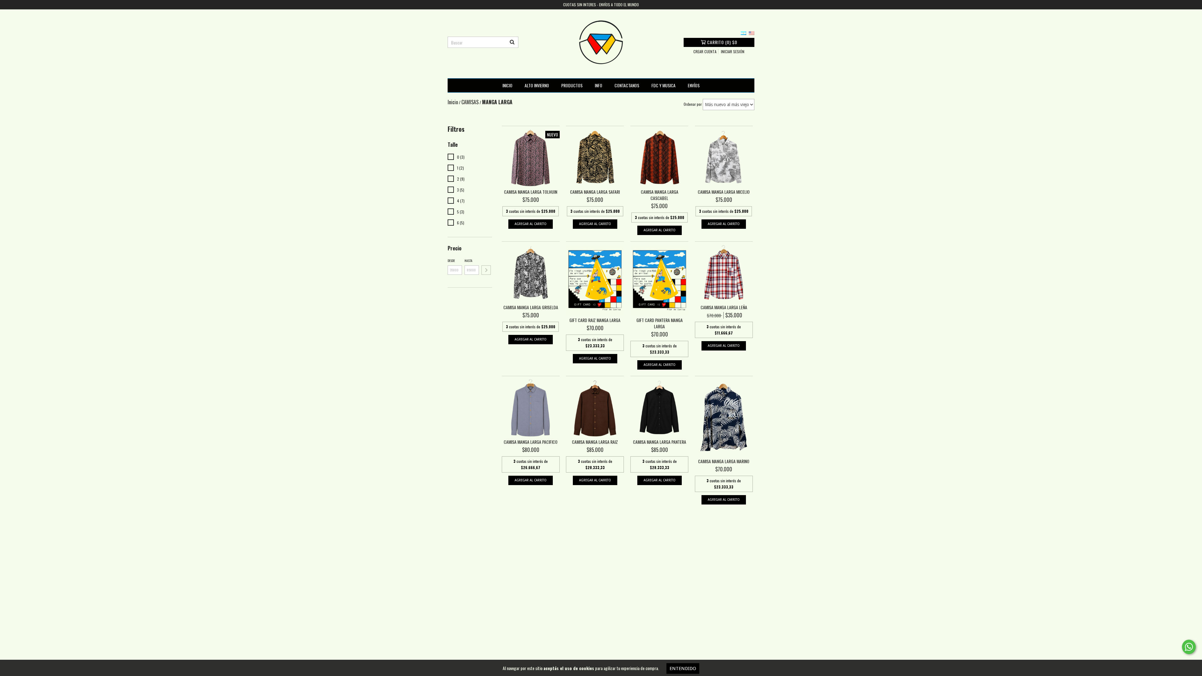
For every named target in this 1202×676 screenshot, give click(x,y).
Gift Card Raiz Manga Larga (594, 320)
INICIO (507, 85)
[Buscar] (512, 42)
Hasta (468, 260)
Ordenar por (693, 104)
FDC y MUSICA (663, 85)
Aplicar (486, 270)
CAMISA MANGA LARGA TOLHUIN (530, 192)
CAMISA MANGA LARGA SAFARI (595, 192)
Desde (451, 260)
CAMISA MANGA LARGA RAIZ (595, 442)
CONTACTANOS (626, 85)
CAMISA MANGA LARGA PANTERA (659, 442)
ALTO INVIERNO (537, 85)
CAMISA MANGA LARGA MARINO (723, 461)
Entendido (683, 668)
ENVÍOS (694, 85)
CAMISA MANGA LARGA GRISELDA (530, 307)
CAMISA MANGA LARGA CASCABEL (659, 195)
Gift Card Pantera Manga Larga (659, 323)
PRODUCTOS (572, 85)
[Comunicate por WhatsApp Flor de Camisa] (1189, 647)
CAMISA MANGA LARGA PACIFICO (530, 442)
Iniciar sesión (732, 51)
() (722, 42)
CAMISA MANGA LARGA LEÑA (724, 307)
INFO (598, 85)
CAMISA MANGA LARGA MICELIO (724, 192)
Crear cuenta (705, 51)
